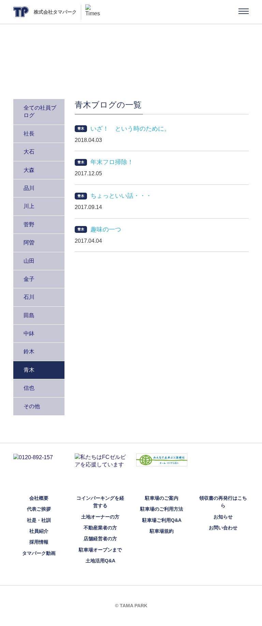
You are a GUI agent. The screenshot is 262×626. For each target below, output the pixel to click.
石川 (29, 297)
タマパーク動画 (39, 553)
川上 (29, 206)
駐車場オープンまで (100, 549)
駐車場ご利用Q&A (161, 520)
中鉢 (29, 333)
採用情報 (38, 542)
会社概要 (38, 498)
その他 (32, 406)
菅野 (29, 224)
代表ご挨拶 (39, 509)
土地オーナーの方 (100, 516)
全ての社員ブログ (40, 111)
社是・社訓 (39, 520)
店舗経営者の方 (100, 538)
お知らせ (223, 516)
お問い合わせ (223, 527)
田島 (29, 315)
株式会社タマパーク (55, 12)
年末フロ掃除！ (111, 162)
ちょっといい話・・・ (121, 195)
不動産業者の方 (100, 527)
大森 (29, 170)
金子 (29, 279)
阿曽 (29, 242)
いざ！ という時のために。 (130, 128)
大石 (29, 152)
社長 (29, 134)
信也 (29, 388)
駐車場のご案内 (161, 498)
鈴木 (29, 351)
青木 (29, 370)
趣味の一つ (105, 229)
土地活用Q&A (100, 560)
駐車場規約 (162, 531)
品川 (29, 188)
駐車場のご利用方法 (161, 509)
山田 (29, 261)
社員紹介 (38, 531)
